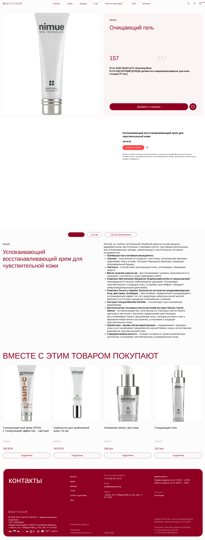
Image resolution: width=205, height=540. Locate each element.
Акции (70, 4)
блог (72, 500)
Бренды (83, 4)
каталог (73, 477)
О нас (72, 491)
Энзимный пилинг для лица (121, 427)
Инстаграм (159, 495)
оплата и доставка (78, 495)
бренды (73, 486)
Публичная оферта (79, 524)
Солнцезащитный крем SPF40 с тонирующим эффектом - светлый (26, 429)
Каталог (56, 4)
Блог (134, 4)
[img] (27, 393)
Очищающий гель (166, 427)
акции (72, 481)
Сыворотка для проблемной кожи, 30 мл (71, 429)
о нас (95, 4)
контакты (146, 4)
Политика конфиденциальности (80, 531)
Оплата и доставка (113, 4)
